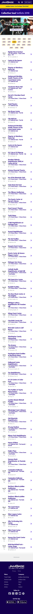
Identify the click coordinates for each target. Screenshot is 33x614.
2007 (11, 47)
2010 (18, 45)
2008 (29, 45)
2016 (24, 42)
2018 (14, 42)
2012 (8, 45)
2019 (9, 42)
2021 (29, 39)
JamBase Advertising (23, 577)
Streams (6, 584)
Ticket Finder (7, 577)
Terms (19, 571)
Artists (6, 9)
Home (2, 9)
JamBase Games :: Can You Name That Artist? (17, 6)
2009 (23, 45)
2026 (3, 39)
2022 (24, 39)
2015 (29, 42)
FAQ (19, 584)
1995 (22, 47)
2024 (14, 39)
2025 (9, 39)
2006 (16, 47)
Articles (6, 582)
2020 (4, 42)
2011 (13, 45)
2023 (19, 39)
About (19, 582)
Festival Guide (7, 579)
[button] (19, 2)
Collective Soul (11, 9)
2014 (3, 45)
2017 (19, 42)
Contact (20, 587)
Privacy (14, 571)
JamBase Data (21, 579)
